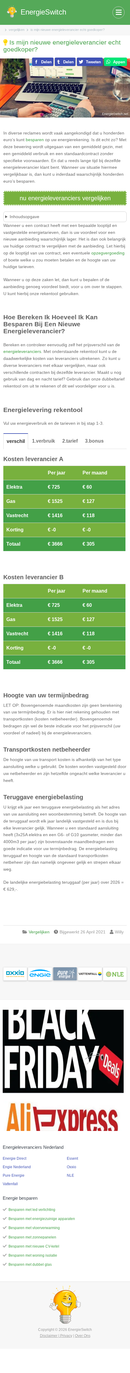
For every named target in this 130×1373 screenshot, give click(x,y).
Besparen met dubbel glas (30, 1264)
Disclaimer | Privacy (56, 1336)
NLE (70, 1175)
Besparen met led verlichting (31, 1210)
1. (43, 441)
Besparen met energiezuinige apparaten (41, 1219)
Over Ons (82, 1336)
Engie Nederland (17, 1167)
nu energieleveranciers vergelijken (65, 198)
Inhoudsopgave (24, 216)
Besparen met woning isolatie (32, 1255)
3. (94, 441)
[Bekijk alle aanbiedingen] (15, 973)
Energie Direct (14, 1158)
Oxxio (71, 1167)
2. (70, 441)
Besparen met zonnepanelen (32, 1237)
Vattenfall (10, 1184)
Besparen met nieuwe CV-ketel (33, 1246)
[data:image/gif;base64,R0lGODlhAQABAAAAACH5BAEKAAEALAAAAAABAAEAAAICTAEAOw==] (63, 1070)
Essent (72, 1158)
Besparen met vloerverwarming (34, 1228)
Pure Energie (13, 1175)
